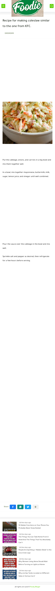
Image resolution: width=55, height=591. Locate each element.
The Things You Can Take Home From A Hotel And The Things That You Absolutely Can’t (35, 540)
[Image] (10, 526)
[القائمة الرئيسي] (3, 6)
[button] (13, 507)
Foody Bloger (35, 587)
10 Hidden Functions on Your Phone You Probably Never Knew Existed (34, 527)
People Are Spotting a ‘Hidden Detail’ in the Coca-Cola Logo (35, 551)
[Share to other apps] (35, 507)
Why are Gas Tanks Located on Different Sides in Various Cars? (34, 574)
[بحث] (52, 6)
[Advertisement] (27, 71)
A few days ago (25, 522)
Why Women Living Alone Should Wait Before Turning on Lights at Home (33, 563)
